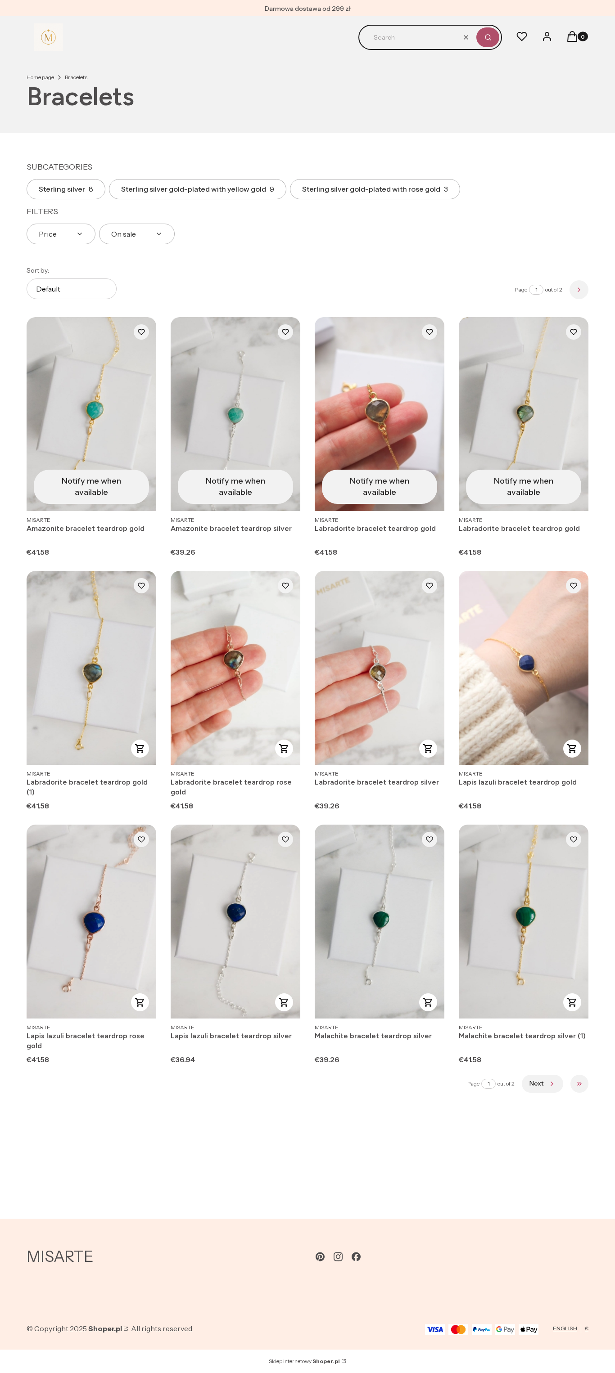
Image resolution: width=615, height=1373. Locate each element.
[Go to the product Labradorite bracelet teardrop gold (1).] (91, 668)
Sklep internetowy (304, 1361)
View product (140, 749)
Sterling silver (66, 188)
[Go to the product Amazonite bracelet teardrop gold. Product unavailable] (91, 414)
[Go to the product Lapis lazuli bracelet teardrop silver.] (235, 922)
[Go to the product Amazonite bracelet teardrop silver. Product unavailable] (235, 414)
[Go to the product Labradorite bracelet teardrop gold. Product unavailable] (379, 414)
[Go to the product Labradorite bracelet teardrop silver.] (379, 668)
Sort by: (38, 270)
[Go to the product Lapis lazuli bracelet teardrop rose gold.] (91, 922)
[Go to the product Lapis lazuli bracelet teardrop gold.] (523, 668)
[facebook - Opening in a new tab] (356, 1256)
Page (521, 289)
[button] (487, 37)
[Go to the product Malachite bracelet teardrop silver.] (379, 922)
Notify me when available (91, 486)
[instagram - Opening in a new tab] (338, 1256)
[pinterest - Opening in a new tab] (320, 1256)
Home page (40, 77)
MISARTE (60, 1256)
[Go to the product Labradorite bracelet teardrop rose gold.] (235, 668)
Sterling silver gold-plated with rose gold (375, 188)
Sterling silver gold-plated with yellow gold (197, 188)
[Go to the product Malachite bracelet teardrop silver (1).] (523, 922)
